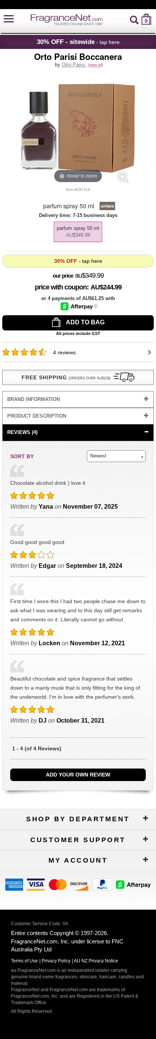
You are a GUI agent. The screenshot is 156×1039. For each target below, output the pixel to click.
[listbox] (78, 230)
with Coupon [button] (61, 287)
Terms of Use (24, 961)
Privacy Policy (56, 961)
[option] (78, 232)
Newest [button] (98, 456)
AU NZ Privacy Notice (96, 961)
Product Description (36, 416)
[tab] (78, 399)
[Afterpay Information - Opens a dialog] (79, 306)
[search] (134, 19)
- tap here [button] (78, 42)
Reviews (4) (22, 432)
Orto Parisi (74, 65)
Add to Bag (85, 322)
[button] (9, 19)
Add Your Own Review (78, 775)
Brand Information (33, 399)
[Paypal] (102, 884)
